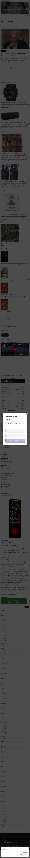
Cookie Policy (25, 852)
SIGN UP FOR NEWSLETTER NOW (15, 440)
